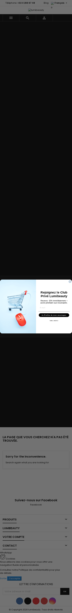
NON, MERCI (54, 320)
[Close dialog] (70, 281)
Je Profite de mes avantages (54, 315)
